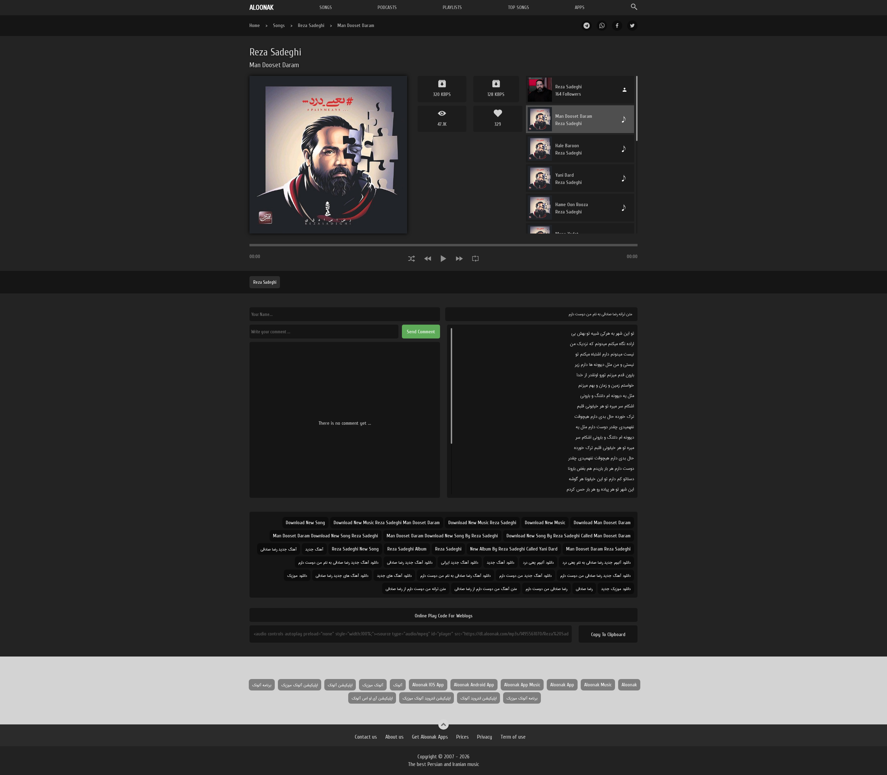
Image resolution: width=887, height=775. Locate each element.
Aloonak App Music (522, 685)
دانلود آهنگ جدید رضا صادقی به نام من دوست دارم (338, 562)
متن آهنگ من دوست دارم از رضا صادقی (486, 588)
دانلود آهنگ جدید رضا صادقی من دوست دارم (595, 575)
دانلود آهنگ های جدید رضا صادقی (342, 575)
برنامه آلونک (261, 685)
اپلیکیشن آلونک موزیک (299, 685)
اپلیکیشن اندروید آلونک (478, 698)
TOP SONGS (518, 7)
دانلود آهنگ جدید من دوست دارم (525, 575)
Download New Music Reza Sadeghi (482, 523)
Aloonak (629, 685)
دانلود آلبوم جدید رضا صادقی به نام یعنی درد (596, 562)
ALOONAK (261, 7)
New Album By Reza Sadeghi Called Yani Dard (513, 549)
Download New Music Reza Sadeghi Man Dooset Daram (387, 523)
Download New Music (545, 523)
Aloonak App (562, 685)
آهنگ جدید (314, 549)
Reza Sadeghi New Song (355, 549)
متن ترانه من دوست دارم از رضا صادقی (416, 588)
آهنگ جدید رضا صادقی (279, 549)
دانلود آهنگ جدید (500, 562)
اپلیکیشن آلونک (340, 685)
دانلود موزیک (297, 575)
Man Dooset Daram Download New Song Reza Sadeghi (325, 536)
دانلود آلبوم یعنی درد (538, 562)
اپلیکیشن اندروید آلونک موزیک (426, 698)
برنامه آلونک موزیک (522, 698)
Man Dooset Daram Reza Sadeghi (598, 549)
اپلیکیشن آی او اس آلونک (372, 698)
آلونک (397, 685)
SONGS (325, 7)
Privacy (484, 737)
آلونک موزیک (372, 685)
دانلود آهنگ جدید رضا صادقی (409, 562)
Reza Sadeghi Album (407, 549)
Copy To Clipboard (608, 634)
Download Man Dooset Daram (602, 523)
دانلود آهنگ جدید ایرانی (459, 562)
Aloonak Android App (474, 685)
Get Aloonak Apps (430, 737)
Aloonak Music (598, 685)
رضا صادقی (584, 588)
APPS (580, 7)
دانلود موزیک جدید (616, 588)
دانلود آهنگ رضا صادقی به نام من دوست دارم (455, 575)
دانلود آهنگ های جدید (394, 575)
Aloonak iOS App (428, 685)
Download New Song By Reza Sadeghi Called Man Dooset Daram (569, 536)
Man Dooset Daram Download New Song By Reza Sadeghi (442, 536)
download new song (305, 523)
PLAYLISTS (452, 7)
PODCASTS (387, 7)
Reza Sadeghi (311, 25)
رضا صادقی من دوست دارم (546, 588)
